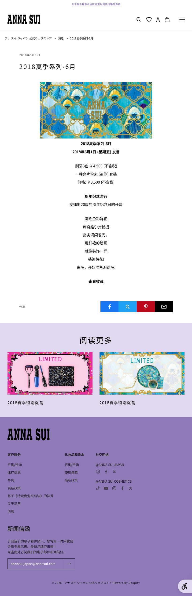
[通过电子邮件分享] (164, 306)
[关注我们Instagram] (98, 471)
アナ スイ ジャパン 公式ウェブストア (28, 38)
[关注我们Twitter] (114, 471)
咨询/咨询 (14, 464)
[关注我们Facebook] (106, 471)
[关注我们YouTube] (106, 488)
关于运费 (14, 503)
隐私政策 (14, 488)
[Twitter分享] (128, 306)
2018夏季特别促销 (25, 402)
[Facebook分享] (109, 306)
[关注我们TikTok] (98, 488)
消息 (61, 38)
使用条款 (71, 472)
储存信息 (14, 472)
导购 (10, 480)
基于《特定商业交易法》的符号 (30, 495)
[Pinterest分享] (146, 306)
